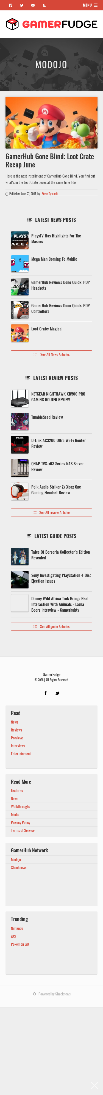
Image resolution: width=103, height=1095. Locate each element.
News (14, 722)
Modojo (16, 859)
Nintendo (17, 928)
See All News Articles (51, 354)
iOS (13, 936)
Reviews (16, 730)
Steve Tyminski (50, 194)
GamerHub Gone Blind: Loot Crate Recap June (49, 161)
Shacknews (18, 867)
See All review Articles (52, 512)
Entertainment (21, 753)
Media (15, 814)
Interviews (18, 745)
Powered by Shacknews (54, 994)
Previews (17, 737)
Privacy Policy (20, 822)
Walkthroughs (20, 806)
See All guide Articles (52, 626)
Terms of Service (23, 830)
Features (17, 790)
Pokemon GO (20, 944)
